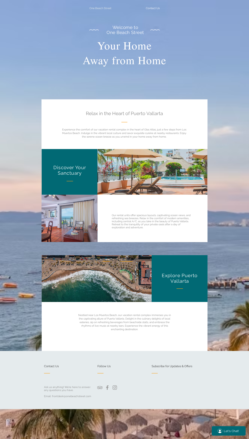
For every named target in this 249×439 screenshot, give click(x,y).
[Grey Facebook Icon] (107, 388)
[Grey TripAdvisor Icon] (100, 388)
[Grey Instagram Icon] (115, 388)
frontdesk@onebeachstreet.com (71, 396)
